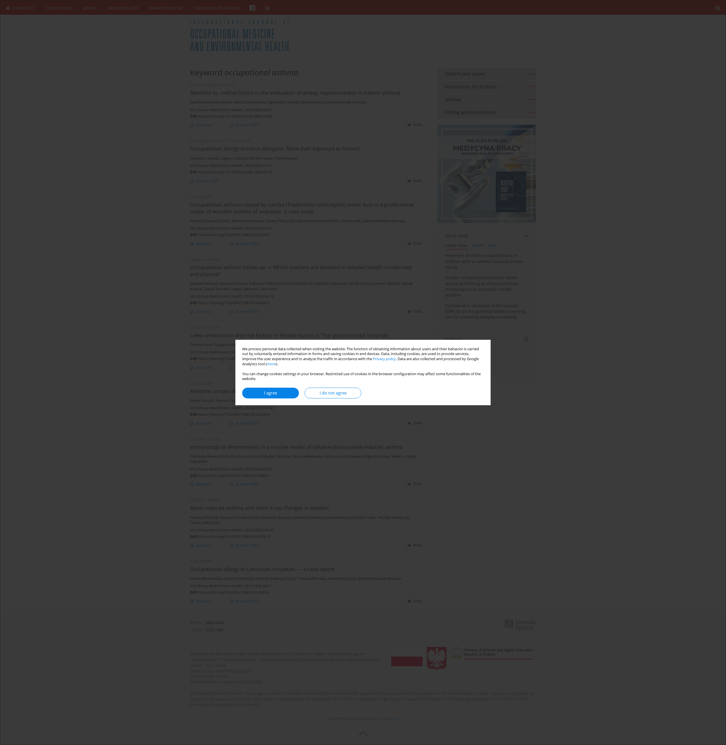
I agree (270, 393)
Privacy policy (384, 358)
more (271, 364)
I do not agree (333, 393)
